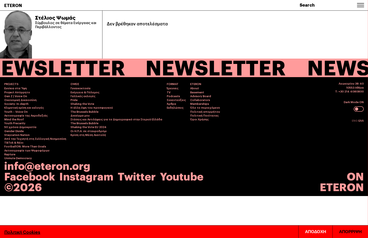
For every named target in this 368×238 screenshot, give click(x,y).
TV (169, 92)
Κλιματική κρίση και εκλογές (24, 107)
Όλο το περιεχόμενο (205, 107)
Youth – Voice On (16, 111)
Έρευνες (172, 88)
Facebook (29, 175)
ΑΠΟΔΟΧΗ (315, 231)
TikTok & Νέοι (13, 142)
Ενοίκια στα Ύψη (15, 88)
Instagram (86, 175)
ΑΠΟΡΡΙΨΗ (350, 231)
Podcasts (173, 96)
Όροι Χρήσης (199, 119)
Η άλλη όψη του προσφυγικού (91, 107)
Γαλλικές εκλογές (82, 96)
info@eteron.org (47, 165)
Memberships (199, 103)
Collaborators (200, 100)
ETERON (13, 5)
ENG (355, 120)
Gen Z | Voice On (15, 96)
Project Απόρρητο (17, 92)
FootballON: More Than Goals (25, 146)
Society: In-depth (16, 103)
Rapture (9, 154)
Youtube (181, 175)
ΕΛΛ (361, 120)
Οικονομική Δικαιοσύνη (20, 100)
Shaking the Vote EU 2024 (88, 127)
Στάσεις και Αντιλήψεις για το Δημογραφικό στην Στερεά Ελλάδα (116, 119)
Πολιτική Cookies (22, 231)
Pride (74, 100)
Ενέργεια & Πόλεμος (84, 92)
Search (307, 5)
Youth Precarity (14, 123)
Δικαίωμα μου (80, 115)
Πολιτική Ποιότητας (204, 115)
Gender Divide (14, 131)
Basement (197, 92)
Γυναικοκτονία (80, 88)
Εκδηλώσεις (175, 107)
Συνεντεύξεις (176, 100)
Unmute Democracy (18, 158)
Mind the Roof (14, 119)
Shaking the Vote (82, 103)
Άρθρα (171, 103)
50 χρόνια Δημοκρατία (20, 127)
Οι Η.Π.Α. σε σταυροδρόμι (88, 131)
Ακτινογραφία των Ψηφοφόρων (26, 150)
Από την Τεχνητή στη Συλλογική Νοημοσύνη (35, 138)
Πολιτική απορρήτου (205, 111)
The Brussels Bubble (84, 111)
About (194, 88)
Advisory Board (200, 96)
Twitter (137, 175)
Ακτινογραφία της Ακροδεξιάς (26, 115)
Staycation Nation (17, 135)
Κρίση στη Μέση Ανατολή (88, 135)
